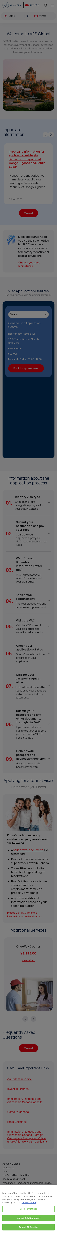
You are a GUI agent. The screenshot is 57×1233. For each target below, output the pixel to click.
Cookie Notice (29, 1202)
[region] (28, 1209)
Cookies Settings (28, 1208)
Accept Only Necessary (28, 1218)
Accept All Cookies (28, 1227)
